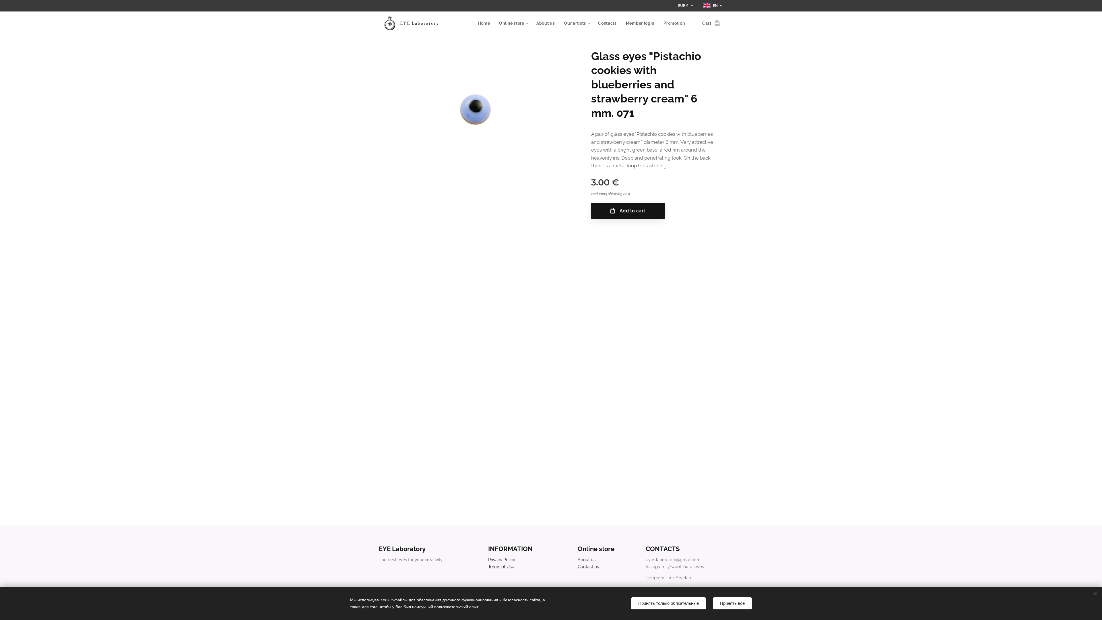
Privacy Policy (501, 559)
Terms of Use (501, 566)
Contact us (588, 566)
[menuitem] (486, 23)
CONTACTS (663, 549)
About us (586, 559)
